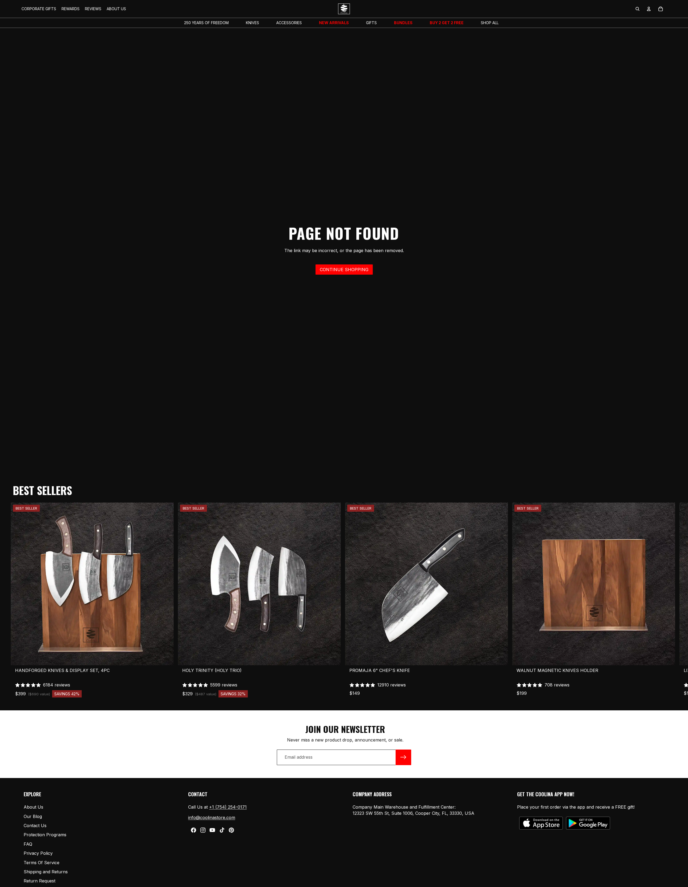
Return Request (39, 881)
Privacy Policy (38, 853)
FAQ (28, 843)
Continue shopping (344, 269)
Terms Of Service (41, 862)
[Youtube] (212, 830)
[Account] (649, 9)
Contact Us (35, 825)
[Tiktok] (222, 830)
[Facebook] (193, 830)
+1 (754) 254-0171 (228, 807)
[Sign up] (403, 757)
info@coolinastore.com (211, 817)
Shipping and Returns (46, 871)
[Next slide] (666, 600)
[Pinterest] (231, 830)
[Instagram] (203, 830)
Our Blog (33, 816)
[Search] (637, 9)
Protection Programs (45, 834)
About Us (33, 807)
